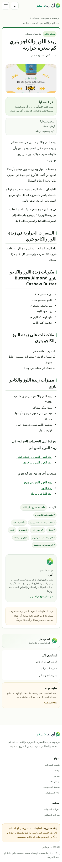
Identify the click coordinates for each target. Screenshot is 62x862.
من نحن (56, 775)
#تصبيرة (23, 529)
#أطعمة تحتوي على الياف (33, 507)
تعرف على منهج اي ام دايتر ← (40, 596)
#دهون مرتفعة (21, 537)
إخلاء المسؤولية (50, 702)
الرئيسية (56, 18)
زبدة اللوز (47, 488)
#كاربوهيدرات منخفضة (44, 544)
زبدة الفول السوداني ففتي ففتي (34, 457)
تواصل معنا (55, 781)
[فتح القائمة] (5, 6)
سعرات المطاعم (52, 814)
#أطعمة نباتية (19, 522)
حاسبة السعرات (49, 668)
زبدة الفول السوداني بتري (38, 482)
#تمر (12, 529)
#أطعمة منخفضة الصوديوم (42, 522)
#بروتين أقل (37, 529)
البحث (57, 770)
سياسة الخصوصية (51, 786)
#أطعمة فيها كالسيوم (45, 514)
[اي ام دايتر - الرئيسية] (48, 6)
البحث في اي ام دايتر (46, 661)
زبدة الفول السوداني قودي (37, 462)
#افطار (51, 529)
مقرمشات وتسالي (40, 18)
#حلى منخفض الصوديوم (43, 537)
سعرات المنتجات (52, 809)
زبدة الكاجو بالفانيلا (41, 494)
